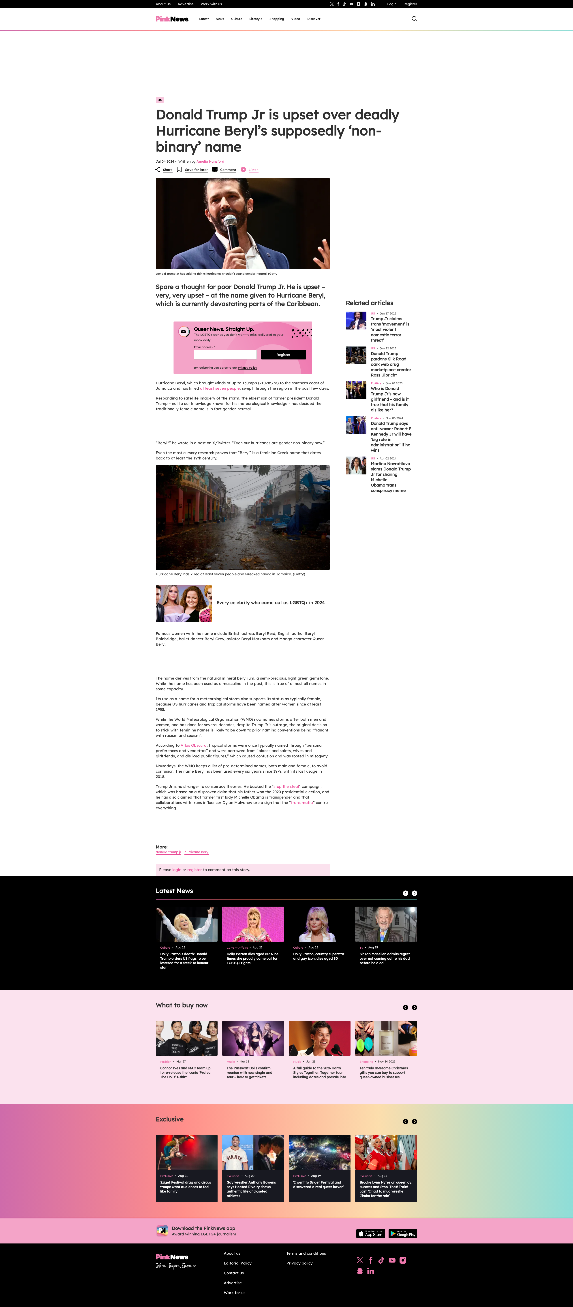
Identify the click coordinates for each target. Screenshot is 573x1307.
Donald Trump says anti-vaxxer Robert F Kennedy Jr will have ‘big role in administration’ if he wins (391, 437)
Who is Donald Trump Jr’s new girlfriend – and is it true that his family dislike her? (390, 399)
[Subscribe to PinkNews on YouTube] (392, 1261)
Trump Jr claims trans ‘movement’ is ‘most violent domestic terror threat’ (390, 329)
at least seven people (220, 388)
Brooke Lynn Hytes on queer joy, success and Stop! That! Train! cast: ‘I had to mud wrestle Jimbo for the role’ (386, 1189)
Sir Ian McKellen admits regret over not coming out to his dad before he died (385, 958)
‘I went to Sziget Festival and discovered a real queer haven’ (318, 1184)
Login (391, 4)
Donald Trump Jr (168, 852)
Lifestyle (255, 19)
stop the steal (286, 786)
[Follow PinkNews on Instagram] (403, 1261)
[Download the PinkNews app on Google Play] (403, 1233)
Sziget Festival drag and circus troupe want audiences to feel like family (185, 1186)
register (194, 869)
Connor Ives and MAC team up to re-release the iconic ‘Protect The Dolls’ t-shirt (186, 1072)
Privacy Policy (247, 367)
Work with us (211, 4)
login (176, 869)
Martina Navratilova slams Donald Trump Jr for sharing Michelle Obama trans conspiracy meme (391, 477)
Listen (254, 170)
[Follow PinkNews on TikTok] (381, 1261)
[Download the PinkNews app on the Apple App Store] (370, 1233)
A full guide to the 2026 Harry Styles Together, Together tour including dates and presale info (319, 1072)
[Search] (414, 18)
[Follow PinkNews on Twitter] (360, 1261)
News (220, 19)
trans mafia (302, 802)
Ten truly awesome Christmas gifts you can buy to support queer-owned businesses (384, 1072)
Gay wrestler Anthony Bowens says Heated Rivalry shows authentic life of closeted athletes (251, 1189)
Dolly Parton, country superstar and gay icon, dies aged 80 (318, 956)
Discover (314, 19)
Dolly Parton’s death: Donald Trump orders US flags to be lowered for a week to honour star (184, 960)
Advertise (186, 4)
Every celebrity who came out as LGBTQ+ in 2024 (271, 602)
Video (295, 19)
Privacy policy (299, 1263)
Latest (204, 19)
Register (410, 4)
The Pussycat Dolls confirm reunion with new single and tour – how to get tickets (249, 1072)
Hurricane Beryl (196, 852)
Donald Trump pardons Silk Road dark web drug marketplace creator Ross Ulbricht (391, 364)
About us (232, 1253)
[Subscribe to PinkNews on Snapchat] (360, 1272)
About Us (163, 4)
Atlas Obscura (194, 745)
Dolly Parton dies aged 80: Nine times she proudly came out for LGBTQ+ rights (252, 958)
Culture (236, 19)
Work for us (234, 1292)
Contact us (234, 1273)
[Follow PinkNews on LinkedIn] (372, 4)
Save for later (196, 170)
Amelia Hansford (210, 161)
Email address (210, 347)
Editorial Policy (238, 1263)
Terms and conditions (306, 1253)
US (160, 100)
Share (168, 170)
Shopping (276, 19)
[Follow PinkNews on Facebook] (370, 1261)
